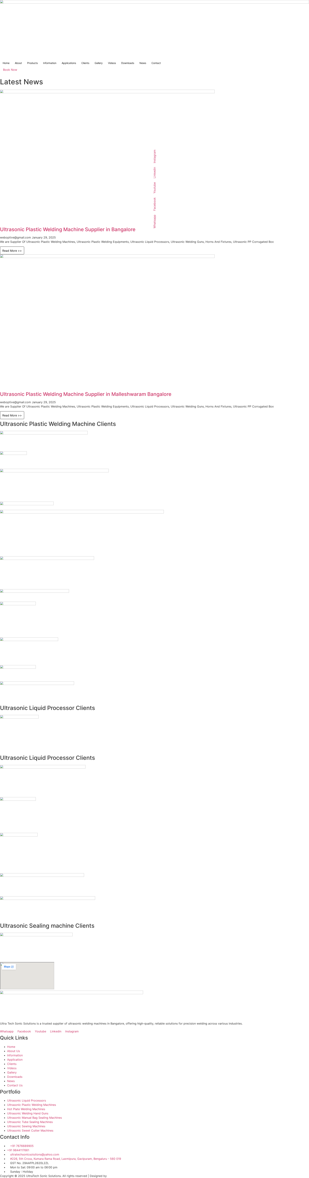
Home (6, 62)
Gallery (99, 62)
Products (32, 62)
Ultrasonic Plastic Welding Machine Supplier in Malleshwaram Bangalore (85, 394)
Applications (69, 62)
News (142, 62)
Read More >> (12, 250)
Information (49, 62)
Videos (112, 62)
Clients (85, 62)
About (18, 62)
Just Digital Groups (121, 1176)
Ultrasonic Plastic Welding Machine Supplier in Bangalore (67, 229)
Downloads (127, 62)
